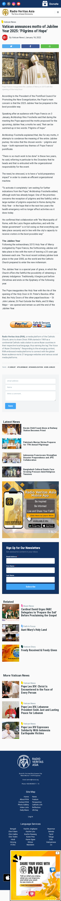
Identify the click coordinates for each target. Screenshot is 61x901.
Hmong (13, 842)
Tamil (51, 834)
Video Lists (24, 807)
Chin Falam (13, 831)
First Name (10, 566)
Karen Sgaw (30, 839)
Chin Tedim (13, 837)
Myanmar (51, 829)
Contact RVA (23, 802)
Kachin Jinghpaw (30, 829)
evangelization (36, 367)
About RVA (24, 799)
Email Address (11, 557)
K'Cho (13, 845)
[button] (11, 46)
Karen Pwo (30, 837)
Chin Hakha (13, 834)
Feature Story (29, 647)
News (34, 797)
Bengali (13, 829)
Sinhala (51, 831)
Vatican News (10, 22)
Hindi (13, 839)
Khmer (30, 842)
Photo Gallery (23, 805)
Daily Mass (24, 810)
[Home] (18, 12)
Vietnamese (51, 842)
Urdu (51, 839)
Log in (30, 817)
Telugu (51, 837)
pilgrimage (23, 367)
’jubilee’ (12, 367)
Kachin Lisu (30, 831)
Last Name (10, 575)
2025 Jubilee (50, 367)
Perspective (37, 802)
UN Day (35, 810)
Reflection (36, 807)
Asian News (28, 606)
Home (26, 797)
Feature (35, 799)
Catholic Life (37, 805)
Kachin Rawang (30, 834)
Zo (51, 845)
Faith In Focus (29, 626)
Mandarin (30, 845)
